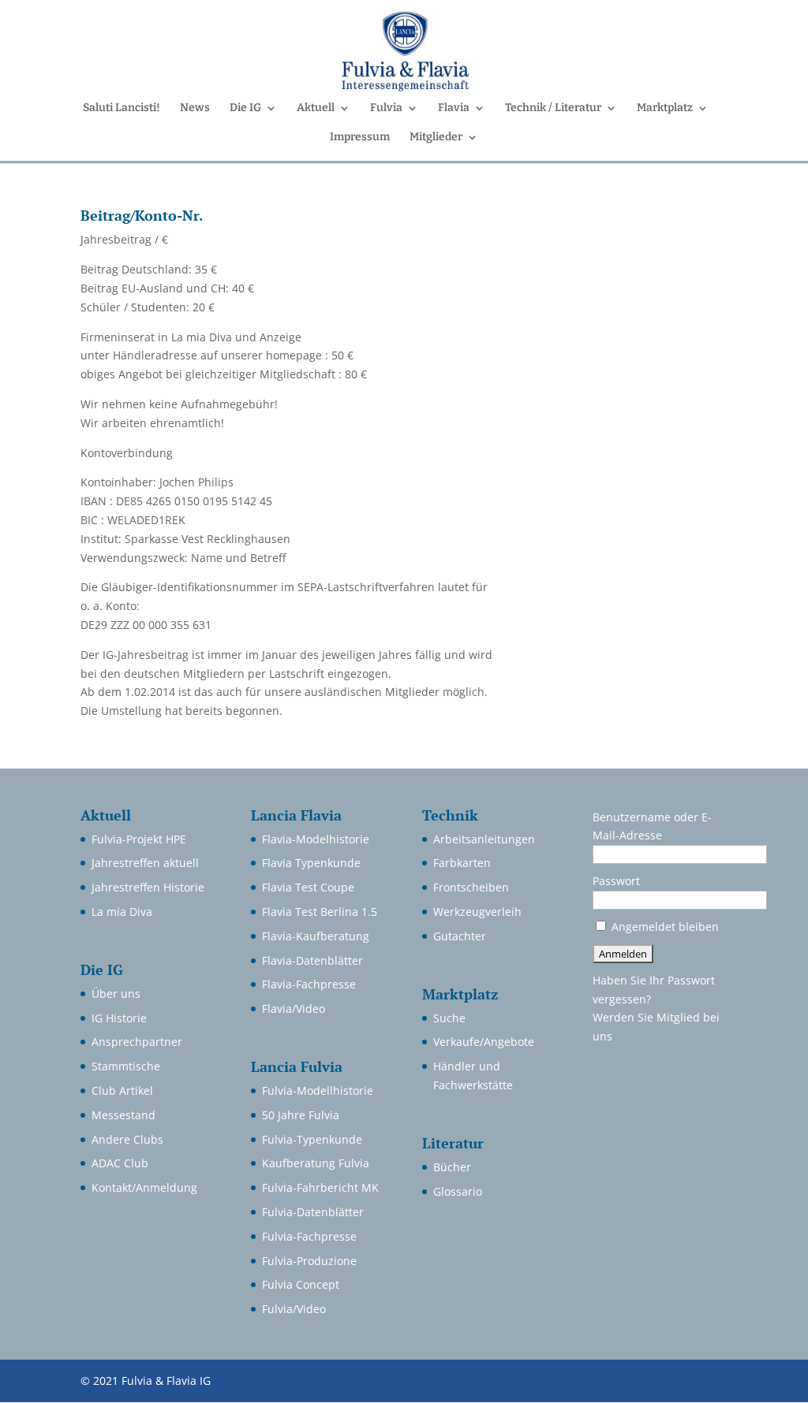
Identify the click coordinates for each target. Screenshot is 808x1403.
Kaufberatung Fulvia (315, 1163)
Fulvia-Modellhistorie (317, 1090)
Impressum (360, 137)
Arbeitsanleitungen (484, 839)
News (195, 108)
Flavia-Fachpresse (309, 984)
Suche (449, 1017)
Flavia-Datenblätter (312, 960)
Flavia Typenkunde (311, 862)
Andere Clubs (127, 1139)
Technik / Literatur (553, 108)
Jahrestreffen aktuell (145, 862)
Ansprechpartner (137, 1041)
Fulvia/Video (294, 1308)
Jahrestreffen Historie (148, 887)
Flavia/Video (293, 1008)
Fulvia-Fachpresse (309, 1236)
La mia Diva (122, 911)
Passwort (616, 880)
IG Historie (119, 1017)
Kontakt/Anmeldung (144, 1187)
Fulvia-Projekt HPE (139, 839)
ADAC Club (120, 1163)
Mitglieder (436, 137)
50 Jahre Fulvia (300, 1114)
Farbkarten (462, 862)
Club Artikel (122, 1090)
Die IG (245, 108)
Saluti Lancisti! (121, 108)
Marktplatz (665, 108)
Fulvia (386, 108)
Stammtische (126, 1066)
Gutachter (459, 936)
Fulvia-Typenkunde (312, 1139)
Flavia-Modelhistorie (315, 839)
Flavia (453, 108)
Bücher (452, 1166)
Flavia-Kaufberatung (315, 936)
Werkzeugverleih (477, 911)
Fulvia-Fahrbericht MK (320, 1187)
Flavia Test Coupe (308, 887)
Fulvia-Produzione (309, 1260)
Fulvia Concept (300, 1284)
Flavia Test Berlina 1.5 (319, 911)
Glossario (457, 1191)
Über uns (116, 993)
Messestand (123, 1114)
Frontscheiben (471, 887)
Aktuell (316, 108)
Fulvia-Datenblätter (313, 1211)
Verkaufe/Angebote (483, 1041)
